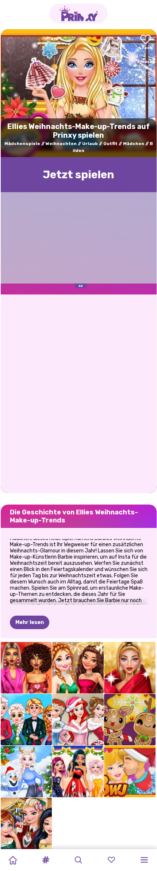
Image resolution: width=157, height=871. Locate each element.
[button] (46, 860)
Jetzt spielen (78, 174)
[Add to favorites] (145, 42)
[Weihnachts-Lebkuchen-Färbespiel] (130, 719)
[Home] (13, 860)
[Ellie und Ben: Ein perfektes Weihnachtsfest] (130, 771)
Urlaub (90, 143)
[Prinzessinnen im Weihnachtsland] (26, 823)
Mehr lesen (29, 622)
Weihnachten (61, 143)
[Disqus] (78, 393)
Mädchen (133, 143)
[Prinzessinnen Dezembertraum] (78, 771)
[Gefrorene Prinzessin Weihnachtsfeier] (26, 719)
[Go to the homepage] (78, 13)
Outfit (110, 143)
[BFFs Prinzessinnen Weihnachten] (78, 719)
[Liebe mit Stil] (26, 667)
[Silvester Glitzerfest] (78, 667)
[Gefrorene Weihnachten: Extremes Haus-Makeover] (26, 771)
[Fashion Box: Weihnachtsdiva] (130, 667)
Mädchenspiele (22, 143)
